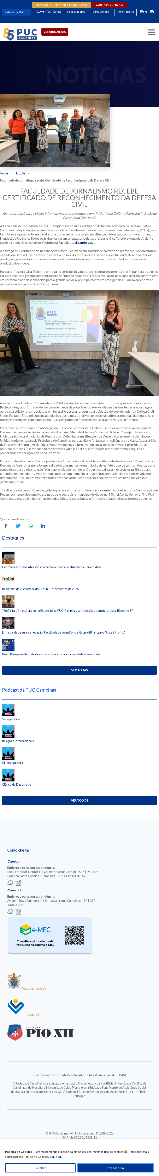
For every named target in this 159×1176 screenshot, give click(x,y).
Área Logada (101, 11)
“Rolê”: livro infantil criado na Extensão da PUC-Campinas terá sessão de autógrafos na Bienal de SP (67, 610)
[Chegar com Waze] (10, 883)
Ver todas (79, 670)
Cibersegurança (12, 762)
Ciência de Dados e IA (16, 784)
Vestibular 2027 (54, 31)
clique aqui (56, 1156)
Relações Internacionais (18, 741)
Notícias (20, 173)
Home (4, 173)
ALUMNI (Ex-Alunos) (48, 11)
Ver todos (79, 800)
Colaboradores (75, 11)
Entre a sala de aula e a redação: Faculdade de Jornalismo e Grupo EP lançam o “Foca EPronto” (63, 632)
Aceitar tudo (115, 1168)
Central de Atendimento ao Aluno (61, 4)
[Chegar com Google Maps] (19, 883)
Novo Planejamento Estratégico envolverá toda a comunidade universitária (51, 654)
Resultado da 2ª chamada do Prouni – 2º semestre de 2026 (40, 589)
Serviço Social (11, 719)
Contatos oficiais (109, 4)
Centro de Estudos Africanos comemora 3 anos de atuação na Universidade (52, 567)
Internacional (126, 11)
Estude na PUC (14, 12)
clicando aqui (84, 242)
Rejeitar (40, 1168)
